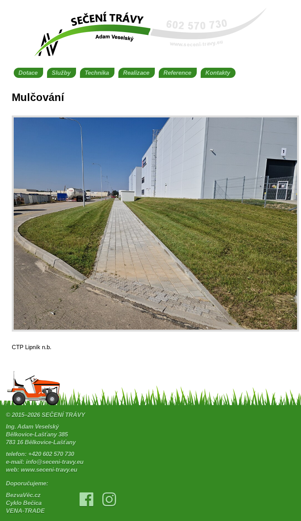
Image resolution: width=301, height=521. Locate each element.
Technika (97, 73)
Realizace (136, 73)
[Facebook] (86, 503)
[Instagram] (109, 503)
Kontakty (217, 73)
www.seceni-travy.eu (49, 470)
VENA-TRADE (25, 511)
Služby (61, 73)
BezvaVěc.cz (23, 495)
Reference (177, 73)
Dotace (28, 73)
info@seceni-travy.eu (54, 462)
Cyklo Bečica (24, 503)
